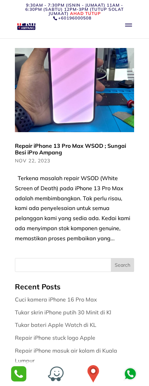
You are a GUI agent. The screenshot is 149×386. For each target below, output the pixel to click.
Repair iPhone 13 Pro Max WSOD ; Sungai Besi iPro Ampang (70, 149)
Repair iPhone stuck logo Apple (56, 337)
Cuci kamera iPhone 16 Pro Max (56, 299)
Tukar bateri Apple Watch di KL (56, 324)
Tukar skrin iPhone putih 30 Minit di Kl (64, 312)
